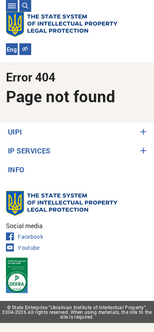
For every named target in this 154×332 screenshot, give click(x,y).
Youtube (28, 247)
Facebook (30, 236)
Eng (12, 49)
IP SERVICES (29, 150)
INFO (16, 169)
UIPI (15, 131)
